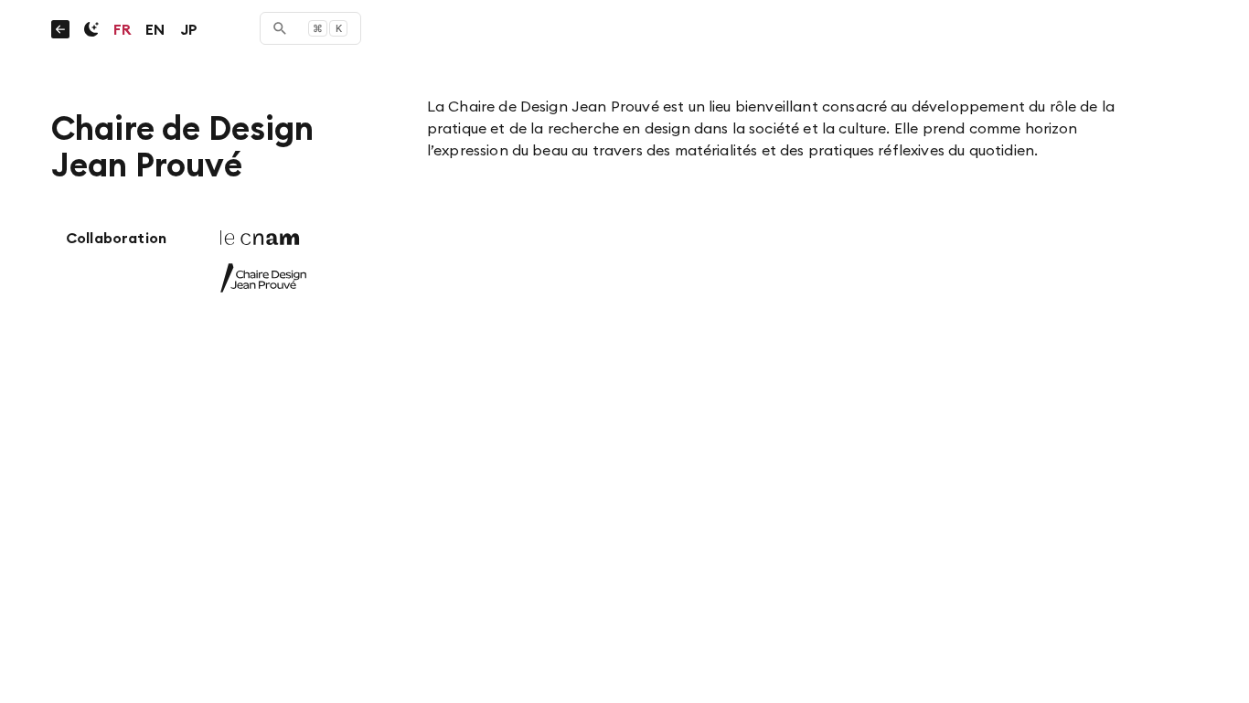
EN (155, 29)
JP (188, 29)
